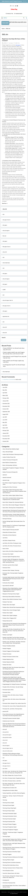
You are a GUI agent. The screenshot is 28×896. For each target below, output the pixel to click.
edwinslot (5, 474)
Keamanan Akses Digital (8, 554)
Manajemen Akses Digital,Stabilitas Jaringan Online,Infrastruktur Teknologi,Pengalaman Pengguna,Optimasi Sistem (12, 590)
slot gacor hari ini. (7, 766)
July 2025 (5, 417)
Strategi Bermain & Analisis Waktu (10, 790)
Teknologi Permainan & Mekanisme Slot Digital (13, 857)
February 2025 (6, 430)
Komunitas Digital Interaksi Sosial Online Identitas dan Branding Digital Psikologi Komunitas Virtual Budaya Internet (13, 579)
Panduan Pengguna (7, 648)
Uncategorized (6, 880)
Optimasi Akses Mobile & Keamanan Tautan (12, 599)
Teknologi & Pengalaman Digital (9, 827)
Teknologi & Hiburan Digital (9, 810)
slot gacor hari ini (6, 219)
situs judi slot (6, 732)
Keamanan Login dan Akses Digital (10, 565)
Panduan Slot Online (7, 664)
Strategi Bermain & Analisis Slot (10, 787)
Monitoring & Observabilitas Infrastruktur (11, 596)
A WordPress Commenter (8, 379)
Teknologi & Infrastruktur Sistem (10, 816)
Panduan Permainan (7, 654)
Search (3, 337)
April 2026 (5, 392)
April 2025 (5, 425)
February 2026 (6, 398)
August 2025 (5, 414)
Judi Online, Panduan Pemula (9, 540)
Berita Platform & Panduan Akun (10, 462)
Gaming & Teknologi (7, 518)
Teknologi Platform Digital (8, 859)
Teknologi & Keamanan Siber (9, 821)
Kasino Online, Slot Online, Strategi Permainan (13, 551)
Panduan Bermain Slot (7, 620)
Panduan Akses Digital (7, 612)
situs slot (5, 252)
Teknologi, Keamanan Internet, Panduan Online (13, 868)
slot (3, 214)
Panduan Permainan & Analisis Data (10, 656)
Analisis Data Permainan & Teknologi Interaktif (13, 454)
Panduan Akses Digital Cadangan (10, 615)
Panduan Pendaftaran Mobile (9, 645)
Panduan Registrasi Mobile (8, 662)
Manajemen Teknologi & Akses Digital (11, 593)
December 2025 (6, 403)
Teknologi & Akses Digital (8, 802)
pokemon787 (5, 711)
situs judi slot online (7, 737)
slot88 (4, 289)
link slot (4, 236)
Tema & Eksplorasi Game (8, 870)
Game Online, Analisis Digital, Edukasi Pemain (13, 495)
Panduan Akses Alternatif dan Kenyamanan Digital (13, 607)
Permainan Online (6, 692)
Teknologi (5, 800)
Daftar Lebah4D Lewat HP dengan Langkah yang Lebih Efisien (12, 1)
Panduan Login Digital (7, 634)
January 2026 (5, 400)
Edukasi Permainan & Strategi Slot (10, 472)
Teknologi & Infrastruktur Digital (9, 813)
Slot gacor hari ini (6, 246)
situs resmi (5, 740)
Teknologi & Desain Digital (8, 805)
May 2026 (5, 390)
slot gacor (18, 45)
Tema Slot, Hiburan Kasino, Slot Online (11, 873)
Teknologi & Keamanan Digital (9, 818)
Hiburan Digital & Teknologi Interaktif (11, 529)
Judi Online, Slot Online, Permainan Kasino (12, 545)
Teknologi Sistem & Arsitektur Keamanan (12, 862)
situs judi (5, 729)
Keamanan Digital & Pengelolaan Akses (11, 556)
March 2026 (5, 395)
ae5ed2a (5, 43)
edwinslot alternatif (7, 477)
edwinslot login (6, 480)
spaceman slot (6, 316)
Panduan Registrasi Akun (8, 659)
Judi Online (5, 537)
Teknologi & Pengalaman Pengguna (10, 829)
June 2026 (5, 387)
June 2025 (5, 419)
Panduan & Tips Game (7, 602)
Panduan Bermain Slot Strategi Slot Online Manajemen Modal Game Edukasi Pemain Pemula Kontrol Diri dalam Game (14, 625)
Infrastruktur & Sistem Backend (9, 535)
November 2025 (6, 406)
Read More (4, 203)
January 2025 (5, 433)
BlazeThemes (15, 893)
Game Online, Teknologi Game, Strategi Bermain (13, 507)
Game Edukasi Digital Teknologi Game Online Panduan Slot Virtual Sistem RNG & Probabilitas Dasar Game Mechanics (14, 491)
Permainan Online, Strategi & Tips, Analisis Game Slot (14, 703)
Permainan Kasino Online (8, 689)
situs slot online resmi (7, 751)
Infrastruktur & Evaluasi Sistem (9, 532)
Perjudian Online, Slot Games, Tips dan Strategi (13, 687)
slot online (5, 768)
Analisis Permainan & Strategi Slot (10, 459)
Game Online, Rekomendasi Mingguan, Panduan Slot (14, 505)
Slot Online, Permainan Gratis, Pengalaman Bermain (14, 778)
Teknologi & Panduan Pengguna (9, 824)
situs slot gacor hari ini (8, 300)
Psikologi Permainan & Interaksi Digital (11, 718)
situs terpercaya (6, 262)
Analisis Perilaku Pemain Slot (9, 457)
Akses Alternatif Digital (8, 451)
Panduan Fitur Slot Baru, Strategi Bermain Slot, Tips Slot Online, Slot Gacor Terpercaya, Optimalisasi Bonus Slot (14, 631)
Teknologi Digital (6, 836)
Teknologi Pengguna (7, 854)
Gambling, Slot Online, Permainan (10, 487)
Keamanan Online (6, 567)
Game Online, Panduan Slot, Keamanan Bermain (13, 502)
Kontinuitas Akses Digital (8, 582)
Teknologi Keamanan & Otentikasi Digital (11, 851)
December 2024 (6, 436)
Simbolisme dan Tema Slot (8, 721)
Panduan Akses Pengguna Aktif (9, 618)
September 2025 (6, 411)
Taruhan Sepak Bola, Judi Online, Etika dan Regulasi (14, 793)
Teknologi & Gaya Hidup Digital (9, 808)
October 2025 (5, 409)
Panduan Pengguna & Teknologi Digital (11, 651)
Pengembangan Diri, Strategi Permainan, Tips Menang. (14, 684)
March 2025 (5, 427)
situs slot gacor (6, 230)
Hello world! (18, 379)
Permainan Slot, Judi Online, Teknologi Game (12, 708)
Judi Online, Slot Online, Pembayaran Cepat (12, 543)
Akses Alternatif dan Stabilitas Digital (11, 449)
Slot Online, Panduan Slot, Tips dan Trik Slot (12, 775)
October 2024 (5, 441)
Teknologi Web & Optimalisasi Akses (11, 865)
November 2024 (6, 438)
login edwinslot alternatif (8, 585)
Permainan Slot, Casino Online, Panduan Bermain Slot (14, 706)
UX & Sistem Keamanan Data (9, 882)
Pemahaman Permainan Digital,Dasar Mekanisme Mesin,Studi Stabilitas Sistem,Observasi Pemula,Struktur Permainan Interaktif (13, 673)
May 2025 (5, 422)
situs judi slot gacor (7, 734)
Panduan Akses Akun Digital (9, 604)
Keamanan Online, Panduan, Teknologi (11, 570)
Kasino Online (6, 548)
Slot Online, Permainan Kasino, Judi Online (12, 780)
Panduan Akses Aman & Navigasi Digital (11, 610)
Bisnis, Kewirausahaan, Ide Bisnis (10, 465)
